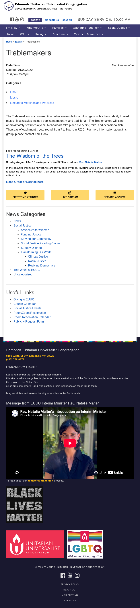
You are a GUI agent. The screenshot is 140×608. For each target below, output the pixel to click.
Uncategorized (22, 274)
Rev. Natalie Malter (90, 162)
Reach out (59, 34)
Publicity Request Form (28, 321)
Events (19, 41)
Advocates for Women (35, 230)
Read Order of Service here (25, 181)
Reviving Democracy (41, 265)
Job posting (70, 595)
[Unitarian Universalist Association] (36, 544)
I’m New (12, 27)
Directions (52, 20)
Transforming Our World (36, 252)
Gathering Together (86, 27)
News (17, 221)
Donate (35, 20)
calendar (70, 600)
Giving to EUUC (23, 299)
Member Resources (88, 34)
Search (67, 20)
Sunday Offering (31, 247)
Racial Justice (37, 261)
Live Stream (70, 197)
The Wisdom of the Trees (35, 155)
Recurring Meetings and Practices (32, 102)
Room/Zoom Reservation (29, 312)
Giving (39, 34)
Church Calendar (24, 303)
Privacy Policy (70, 584)
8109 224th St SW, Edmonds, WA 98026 (30, 355)
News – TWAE (17, 34)
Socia (17, 308)
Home (9, 41)
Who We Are (35, 27)
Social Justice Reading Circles (41, 243)
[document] (70, 187)
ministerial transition (40, 480)
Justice (27, 308)
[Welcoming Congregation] (86, 544)
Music (14, 97)
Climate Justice (38, 256)
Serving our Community (36, 238)
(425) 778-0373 (15, 359)
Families (58, 27)
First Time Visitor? (25, 197)
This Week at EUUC (26, 269)
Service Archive (115, 197)
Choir (13, 92)
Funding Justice (31, 234)
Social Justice (117, 27)
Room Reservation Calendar (31, 317)
